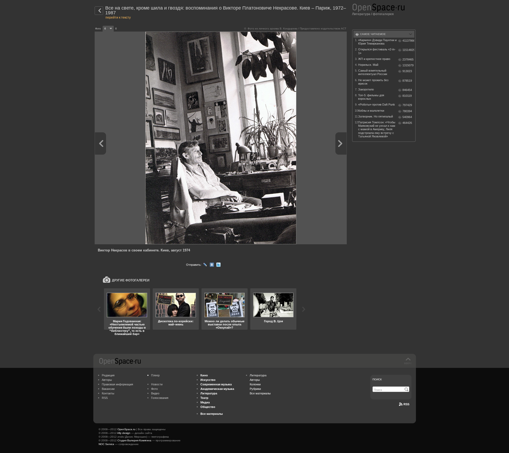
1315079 (408, 65)
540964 (407, 117)
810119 (407, 95)
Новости (157, 384)
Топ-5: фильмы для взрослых (371, 97)
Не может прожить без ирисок (373, 82)
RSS (105, 397)
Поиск (377, 379)
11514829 (408, 49)
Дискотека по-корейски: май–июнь (176, 323)
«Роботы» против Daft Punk (376, 104)
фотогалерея (383, 14)
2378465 (408, 59)
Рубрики (255, 388)
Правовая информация (117, 384)
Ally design (123, 433)
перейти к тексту (118, 17)
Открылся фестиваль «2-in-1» (377, 51)
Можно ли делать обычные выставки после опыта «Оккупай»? (224, 324)
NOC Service (106, 444)
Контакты (108, 393)
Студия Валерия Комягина (134, 440)
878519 (407, 80)
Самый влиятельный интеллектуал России (372, 72)
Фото (154, 388)
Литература (361, 14)
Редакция (108, 375)
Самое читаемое (373, 34)
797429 (407, 105)
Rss (406, 404)
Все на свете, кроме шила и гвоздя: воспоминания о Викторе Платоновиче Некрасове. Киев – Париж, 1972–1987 (225, 10)
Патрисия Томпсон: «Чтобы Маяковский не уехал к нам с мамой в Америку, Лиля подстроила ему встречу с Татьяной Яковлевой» (376, 129)
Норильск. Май (368, 64)
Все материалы (260, 393)
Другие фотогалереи (131, 280)
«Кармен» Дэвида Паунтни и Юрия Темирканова (377, 41)
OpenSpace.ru (126, 429)
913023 (407, 71)
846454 (407, 90)
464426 (407, 122)
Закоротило (366, 89)
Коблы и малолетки (371, 110)
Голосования (159, 397)
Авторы (107, 379)
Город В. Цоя (273, 321)
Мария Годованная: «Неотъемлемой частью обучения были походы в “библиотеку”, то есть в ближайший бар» (127, 328)
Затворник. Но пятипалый (375, 116)
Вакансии (108, 388)
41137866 (408, 40)
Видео (155, 393)
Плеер (155, 375)
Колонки (255, 384)
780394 (407, 111)
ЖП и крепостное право (374, 58)
